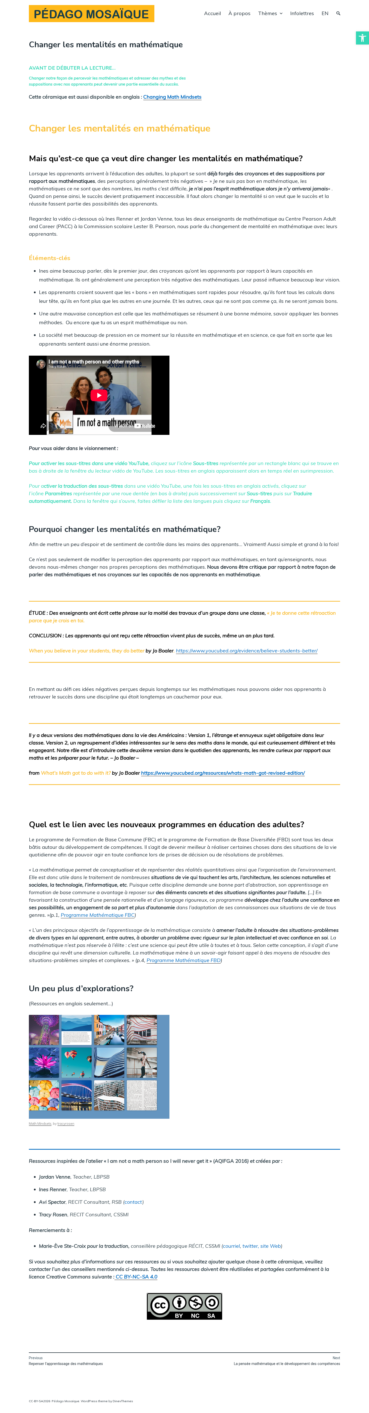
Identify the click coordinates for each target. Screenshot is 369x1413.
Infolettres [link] (302, 13)
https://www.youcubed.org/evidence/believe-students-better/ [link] (247, 650)
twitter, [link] (250, 1246)
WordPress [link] (89, 1401)
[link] (362, 38)
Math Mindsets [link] (40, 1123)
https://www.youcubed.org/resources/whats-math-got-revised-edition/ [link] (223, 773)
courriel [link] (231, 1246)
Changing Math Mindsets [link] (172, 97)
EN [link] (325, 13)
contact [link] (133, 1202)
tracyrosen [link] (65, 1123)
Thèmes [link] (267, 13)
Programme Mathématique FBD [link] (184, 960)
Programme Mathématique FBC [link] (98, 915)
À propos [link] (239, 13)
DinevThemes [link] (122, 1401)
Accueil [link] (212, 13)
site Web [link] (270, 1246)
